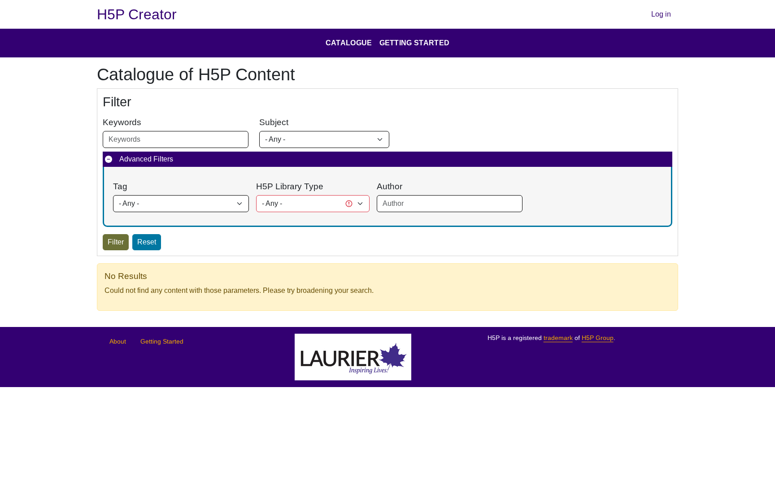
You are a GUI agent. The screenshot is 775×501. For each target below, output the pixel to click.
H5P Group (598, 338)
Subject (273, 122)
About (117, 341)
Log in (661, 14)
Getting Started (161, 341)
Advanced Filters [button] (146, 159)
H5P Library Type (289, 186)
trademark (558, 338)
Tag (120, 186)
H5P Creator (137, 14)
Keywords (122, 122)
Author (389, 186)
